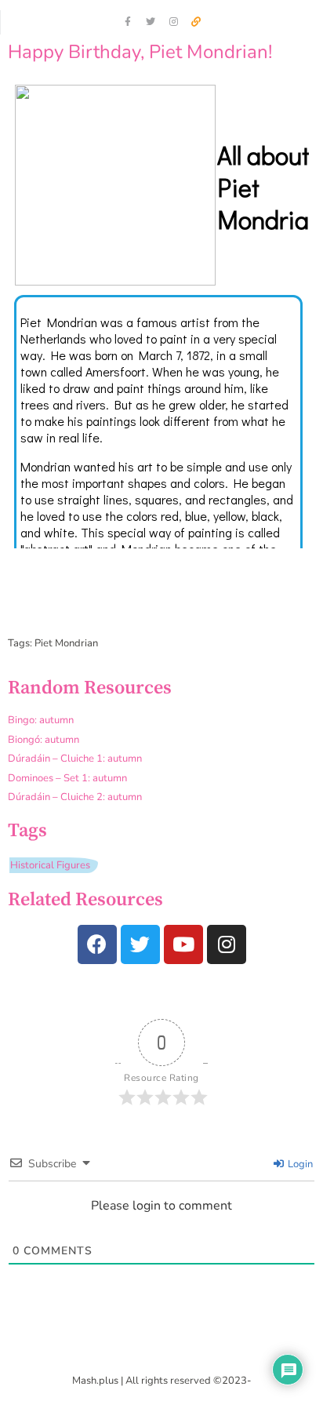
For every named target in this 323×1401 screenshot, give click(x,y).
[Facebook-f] (127, 22)
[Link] (196, 22)
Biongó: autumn (43, 740)
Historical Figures (50, 865)
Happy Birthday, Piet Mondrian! (140, 51)
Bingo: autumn (41, 720)
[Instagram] (173, 22)
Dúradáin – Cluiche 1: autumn (75, 758)
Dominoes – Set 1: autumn (67, 778)
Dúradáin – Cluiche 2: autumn (75, 797)
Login (299, 1164)
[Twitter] (150, 22)
